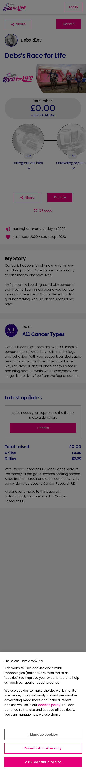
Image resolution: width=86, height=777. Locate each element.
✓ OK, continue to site (43, 762)
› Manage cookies (43, 734)
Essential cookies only (43, 748)
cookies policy (49, 705)
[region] (43, 714)
